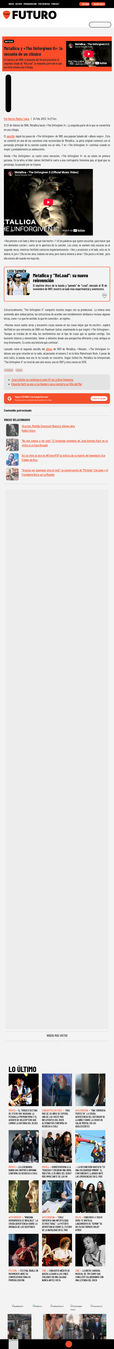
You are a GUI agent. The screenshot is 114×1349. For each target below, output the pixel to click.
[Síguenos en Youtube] (102, 14)
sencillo (11, 136)
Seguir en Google (99, 398)
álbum (49, 349)
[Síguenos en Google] (81, 14)
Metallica (9, 370)
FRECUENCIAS (44, 3)
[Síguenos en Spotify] (107, 14)
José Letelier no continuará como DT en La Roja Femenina (42, 379)
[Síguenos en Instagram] (85, 14)
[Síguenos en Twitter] (98, 14)
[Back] (55, 1344)
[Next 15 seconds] (75, 1344)
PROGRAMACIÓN (30, 3)
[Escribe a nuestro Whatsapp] (111, 14)
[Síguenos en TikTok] (89, 14)
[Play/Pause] (68, 1344)
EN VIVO (18, 3)
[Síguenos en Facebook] (94, 14)
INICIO (11, 3)
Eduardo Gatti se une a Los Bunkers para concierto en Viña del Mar (46, 384)
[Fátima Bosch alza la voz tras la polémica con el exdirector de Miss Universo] (37, 1328)
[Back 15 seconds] (62, 1344)
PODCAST (55, 3)
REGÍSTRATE (99, 4)
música (19, 370)
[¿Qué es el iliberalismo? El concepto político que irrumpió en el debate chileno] (96, 1328)
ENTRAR (85, 4)
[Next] (82, 1344)
